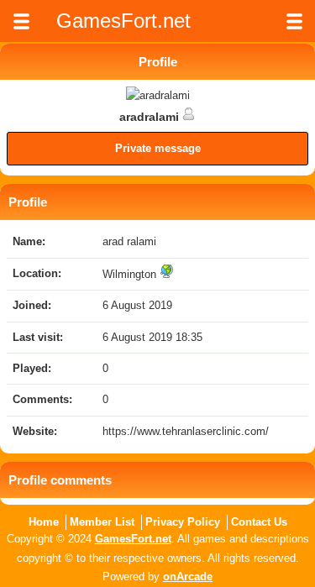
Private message (158, 148)
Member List (102, 522)
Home (44, 522)
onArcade (188, 576)
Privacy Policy (182, 522)
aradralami (150, 116)
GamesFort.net (133, 538)
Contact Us (259, 522)
